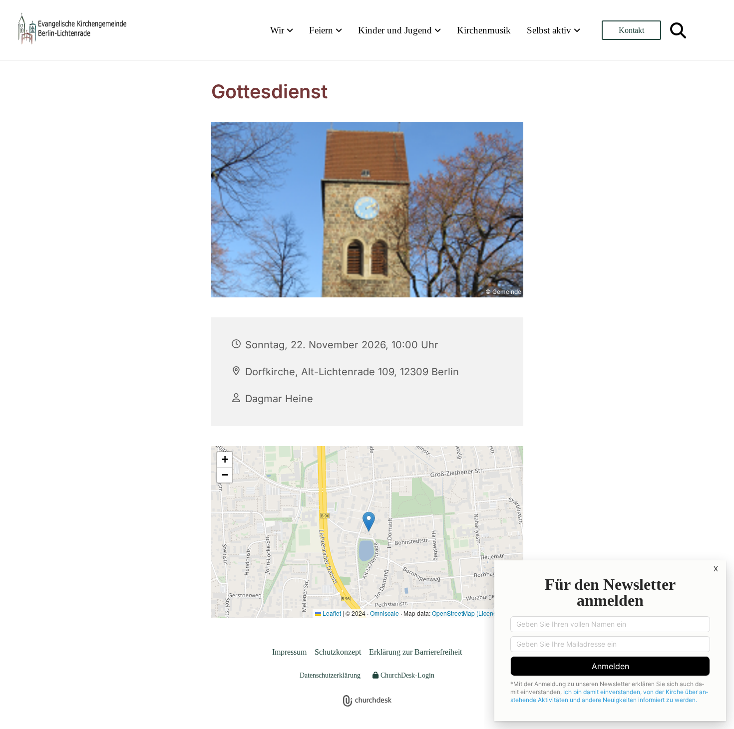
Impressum (289, 652)
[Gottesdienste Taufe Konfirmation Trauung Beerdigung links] (339, 30)
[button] (631, 30)
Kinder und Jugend (396, 30)
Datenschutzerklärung (330, 675)
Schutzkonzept (338, 652)
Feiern (322, 30)
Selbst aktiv (550, 30)
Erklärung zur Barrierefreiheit (415, 652)
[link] (281, 30)
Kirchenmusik (484, 30)
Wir (278, 30)
